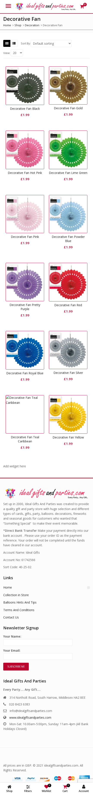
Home (7, 587)
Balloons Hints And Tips (20, 602)
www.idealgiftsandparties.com (30, 717)
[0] (82, 6)
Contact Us (11, 617)
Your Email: (11, 650)
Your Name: (12, 636)
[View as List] (14, 43)
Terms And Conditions (18, 610)
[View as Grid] (7, 43)
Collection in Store (16, 595)
